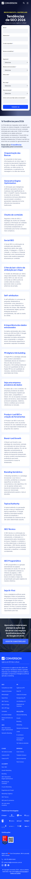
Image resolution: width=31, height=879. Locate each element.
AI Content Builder (6, 714)
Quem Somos (20, 751)
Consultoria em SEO (7, 687)
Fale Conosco (20, 762)
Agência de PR (21, 687)
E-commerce (20, 735)
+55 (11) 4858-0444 (9, 859)
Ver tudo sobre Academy (6, 804)
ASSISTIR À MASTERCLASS (15, 641)
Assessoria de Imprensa (20, 705)
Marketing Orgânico (7, 793)
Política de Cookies (15, 873)
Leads (18, 731)
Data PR (19, 691)
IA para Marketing (6, 787)
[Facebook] (8, 865)
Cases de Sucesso (7, 691)
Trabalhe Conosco (21, 755)
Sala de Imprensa (21, 758)
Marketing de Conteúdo (5, 782)
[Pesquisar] (23, 3)
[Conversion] (9, 3)
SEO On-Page (5, 704)
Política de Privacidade (21, 871)
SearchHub (5, 698)
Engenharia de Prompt (8, 790)
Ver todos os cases (7, 751)
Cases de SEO (5, 755)
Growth (18, 718)
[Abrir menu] (27, 3)
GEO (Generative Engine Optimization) (7, 728)
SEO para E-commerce (8, 800)
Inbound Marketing (22, 714)
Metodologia (5, 694)
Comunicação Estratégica (20, 738)
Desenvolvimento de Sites (7, 718)
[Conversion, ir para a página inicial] (11, 658)
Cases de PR (5, 758)
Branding (19, 721)
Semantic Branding (7, 733)
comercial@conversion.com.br (13, 862)
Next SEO (4, 767)
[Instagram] (2, 865)
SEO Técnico (5, 701)
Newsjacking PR (21, 698)
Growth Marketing (6, 770)
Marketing (19, 724)
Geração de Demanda (22, 728)
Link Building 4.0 (21, 701)
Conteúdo (4, 711)
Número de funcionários (9, 66)
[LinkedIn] (5, 865)
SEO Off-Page (5, 708)
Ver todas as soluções (22, 743)
